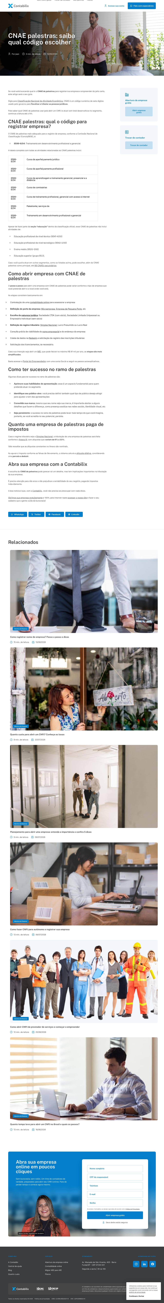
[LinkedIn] (144, 1264)
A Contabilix (13, 1262)
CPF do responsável (99, 1177)
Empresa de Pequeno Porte (69, 308)
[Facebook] (152, 1264)
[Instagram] (136, 1264)
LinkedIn (75, 514)
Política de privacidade (42, 1299)
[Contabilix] (18, 6)
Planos (48, 1274)
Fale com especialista (143, 5)
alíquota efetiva (83, 453)
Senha (92, 1203)
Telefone (94, 1185)
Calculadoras (63, 11)
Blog (10, 1270)
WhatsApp (19, 514)
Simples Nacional (48, 324)
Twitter (37, 514)
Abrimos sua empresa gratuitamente (25, 497)
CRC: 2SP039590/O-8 (77, 1299)
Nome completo (97, 1168)
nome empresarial (50, 331)
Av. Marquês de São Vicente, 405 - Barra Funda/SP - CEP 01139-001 (99, 1263)
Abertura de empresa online (56, 1262)
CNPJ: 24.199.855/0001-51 (60, 1299)
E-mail (92, 1194)
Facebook (56, 514)
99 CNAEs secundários (45, 265)
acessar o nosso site (77, 497)
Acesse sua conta (116, 5)
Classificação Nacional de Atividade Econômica (40, 100)
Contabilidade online (53, 1266)
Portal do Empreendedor (34, 361)
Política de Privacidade (133, 1209)
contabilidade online (39, 302)
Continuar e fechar (136, 1296)
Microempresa (48, 308)
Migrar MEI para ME (53, 1270)
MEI (39, 351)
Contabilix (37, 490)
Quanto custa (13, 1274)
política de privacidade (137, 1292)
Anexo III (23, 439)
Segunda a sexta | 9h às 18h (94, 1269)
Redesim (33, 338)
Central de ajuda (15, 1266)
